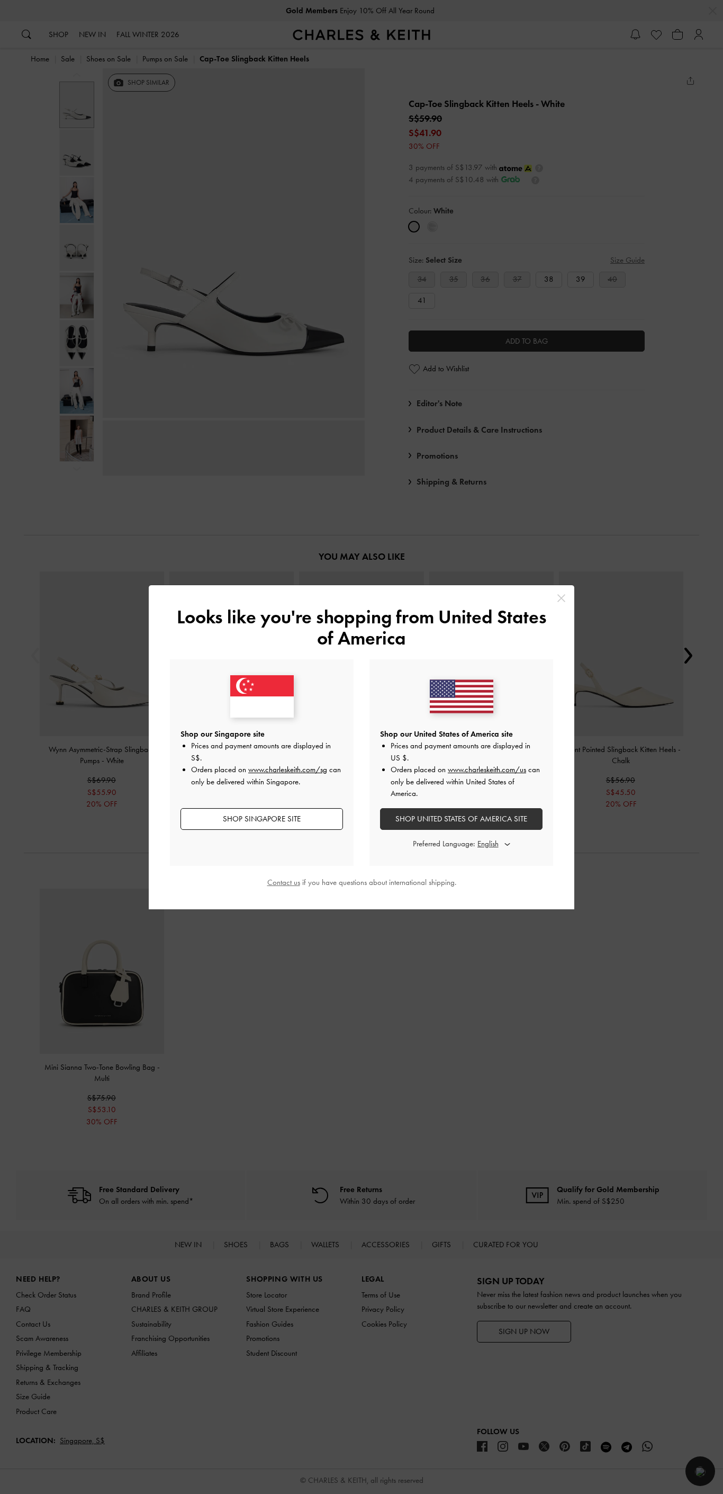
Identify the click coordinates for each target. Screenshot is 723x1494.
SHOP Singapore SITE (262, 819)
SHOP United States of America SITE (461, 819)
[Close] (561, 598)
